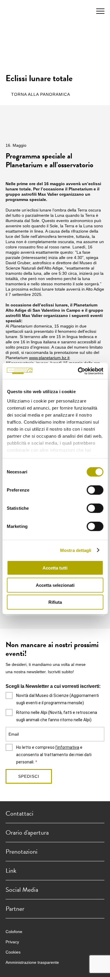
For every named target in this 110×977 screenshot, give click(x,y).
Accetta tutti (55, 567)
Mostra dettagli (76, 550)
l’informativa (67, 747)
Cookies (13, 952)
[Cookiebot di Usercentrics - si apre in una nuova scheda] (78, 371)
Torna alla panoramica (40, 94)
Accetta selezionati (55, 584)
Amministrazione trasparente (32, 962)
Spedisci (28, 776)
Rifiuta (55, 602)
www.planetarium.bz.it (49, 357)
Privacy (12, 942)
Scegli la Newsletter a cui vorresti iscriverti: (53, 686)
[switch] (95, 490)
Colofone (14, 931)
